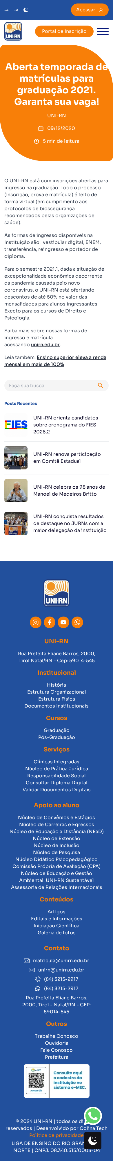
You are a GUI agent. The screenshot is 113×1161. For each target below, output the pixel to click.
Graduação (57, 730)
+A (16, 10)
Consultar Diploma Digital (57, 783)
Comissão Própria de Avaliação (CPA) (56, 866)
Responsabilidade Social (56, 776)
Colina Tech (93, 1128)
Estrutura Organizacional (56, 692)
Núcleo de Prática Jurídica (56, 769)
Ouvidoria (56, 1043)
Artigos (56, 912)
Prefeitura (56, 1057)
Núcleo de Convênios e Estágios (56, 818)
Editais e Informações (56, 919)
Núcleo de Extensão (56, 838)
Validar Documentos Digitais (57, 790)
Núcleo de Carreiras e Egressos (56, 824)
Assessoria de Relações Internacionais (56, 887)
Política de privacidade (56, 1135)
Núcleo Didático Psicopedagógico (56, 859)
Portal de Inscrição (64, 31)
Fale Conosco (56, 1050)
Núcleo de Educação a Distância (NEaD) (57, 831)
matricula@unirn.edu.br (61, 961)
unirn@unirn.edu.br (61, 970)
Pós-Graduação (56, 737)
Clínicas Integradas (56, 762)
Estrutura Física (56, 699)
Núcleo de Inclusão (56, 845)
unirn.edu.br (45, 345)
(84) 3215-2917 (61, 979)
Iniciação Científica (56, 926)
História (56, 685)
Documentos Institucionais (56, 706)
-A (6, 10)
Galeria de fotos (57, 933)
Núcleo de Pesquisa (56, 852)
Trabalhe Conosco (56, 1036)
